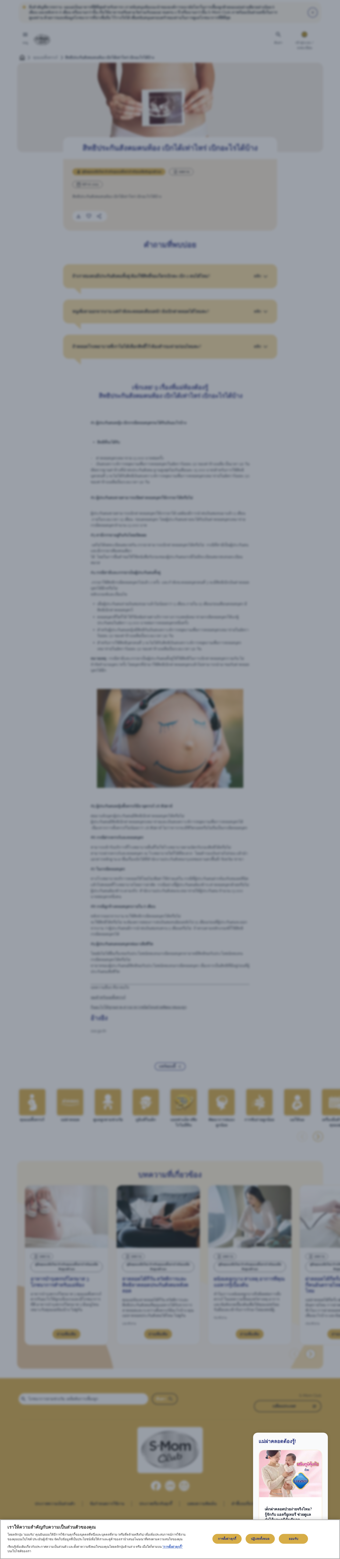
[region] (170, 1539)
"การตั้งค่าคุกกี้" (172, 1546)
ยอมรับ (293, 1539)
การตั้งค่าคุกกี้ (227, 1539)
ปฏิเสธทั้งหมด (260, 1539)
